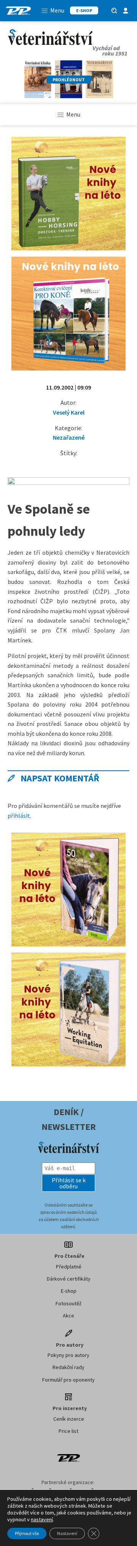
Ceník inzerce (68, 1418)
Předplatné (68, 1266)
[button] (68, 1183)
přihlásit (19, 815)
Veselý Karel (68, 412)
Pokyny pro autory (68, 1355)
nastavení (42, 1519)
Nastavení (67, 1533)
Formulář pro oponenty (68, 1379)
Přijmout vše (27, 1533)
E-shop (68, 1290)
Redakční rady (68, 1367)
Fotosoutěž (68, 1303)
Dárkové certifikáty (69, 1278)
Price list (68, 1431)
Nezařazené (68, 437)
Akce (68, 1315)
